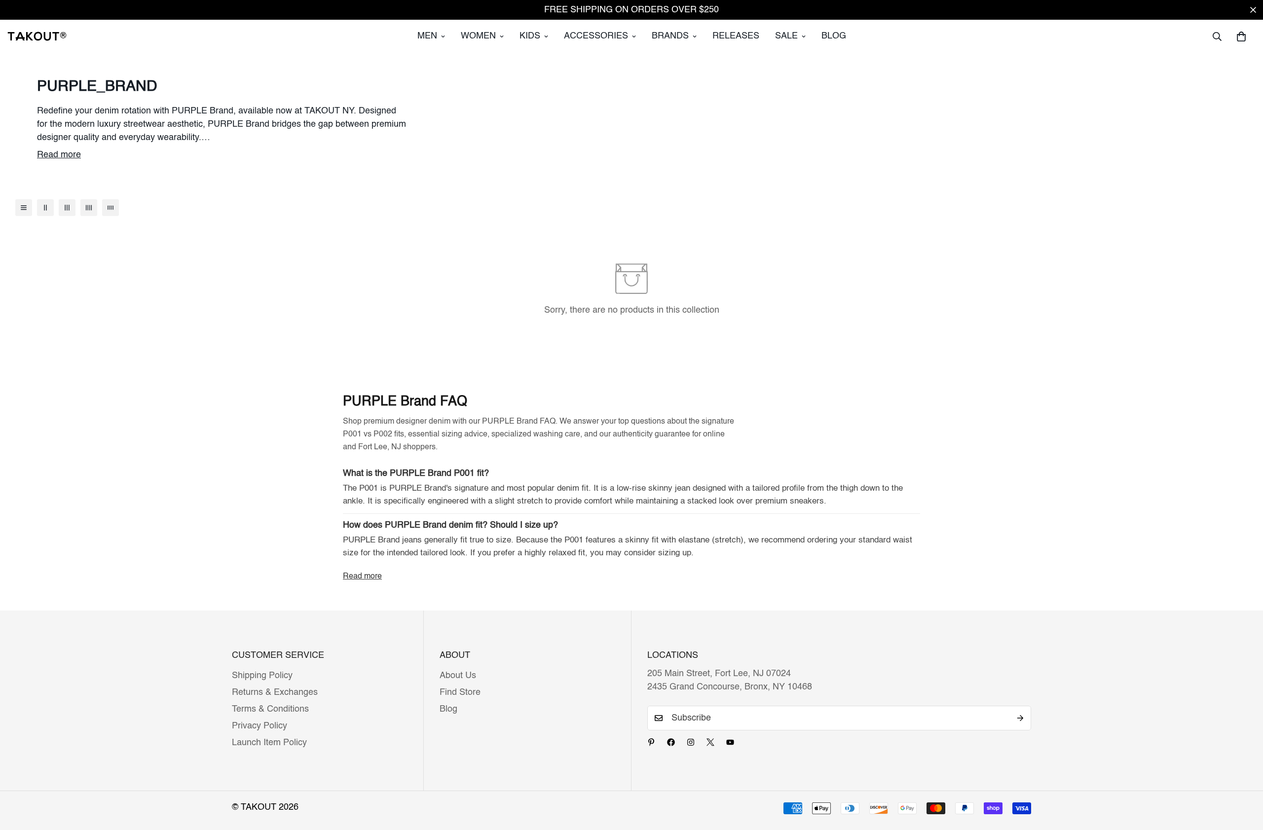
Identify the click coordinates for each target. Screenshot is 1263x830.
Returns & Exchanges (275, 692)
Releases (735, 36)
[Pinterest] (651, 742)
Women (478, 36)
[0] (1241, 36)
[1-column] (23, 207)
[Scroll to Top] (1243, 776)
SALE (786, 36)
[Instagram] (691, 742)
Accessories (596, 36)
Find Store (460, 692)
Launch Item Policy (269, 742)
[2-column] (45, 207)
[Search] (1217, 36)
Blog (833, 36)
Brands (670, 36)
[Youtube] (730, 742)
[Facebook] (671, 742)
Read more (59, 154)
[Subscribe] (1020, 718)
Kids (530, 36)
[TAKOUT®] (37, 36)
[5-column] (110, 207)
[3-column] (67, 207)
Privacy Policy (259, 726)
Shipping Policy (262, 675)
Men (427, 36)
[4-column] (88, 207)
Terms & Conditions (270, 709)
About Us (458, 675)
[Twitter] (710, 742)
